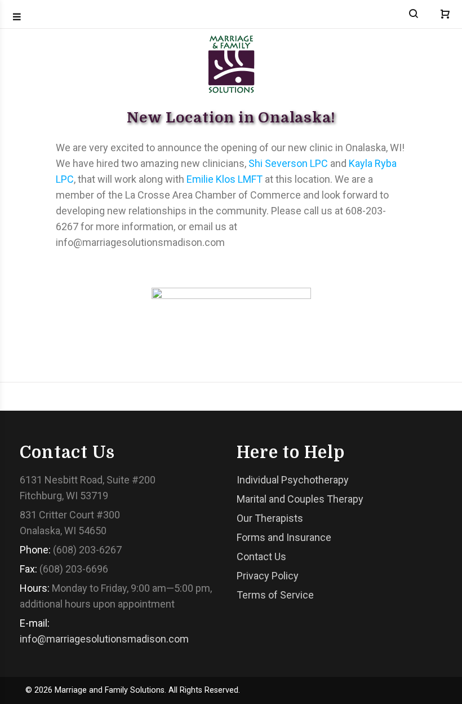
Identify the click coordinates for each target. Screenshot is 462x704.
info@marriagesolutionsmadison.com (104, 639)
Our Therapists (270, 518)
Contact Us (261, 556)
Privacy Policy (268, 576)
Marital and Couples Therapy (300, 499)
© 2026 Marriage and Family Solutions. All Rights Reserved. (132, 690)
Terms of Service (275, 595)
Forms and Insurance (284, 537)
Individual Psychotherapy (293, 480)
